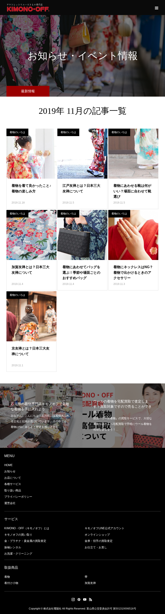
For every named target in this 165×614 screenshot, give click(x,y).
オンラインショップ (97, 534)
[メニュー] (156, 7)
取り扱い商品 (12, 490)
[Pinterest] (79, 599)
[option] (41, 415)
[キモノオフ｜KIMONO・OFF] (27, 7)
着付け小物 (11, 583)
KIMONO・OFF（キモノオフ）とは (26, 528)
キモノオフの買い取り (18, 534)
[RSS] (90, 599)
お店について (12, 477)
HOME (8, 465)
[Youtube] (84, 599)
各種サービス (12, 484)
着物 (7, 576)
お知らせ (9, 471)
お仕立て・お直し (96, 547)
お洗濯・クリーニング (18, 553)
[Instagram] (73, 599)
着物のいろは (17, 132)
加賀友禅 (90, 583)
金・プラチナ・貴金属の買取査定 (25, 541)
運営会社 (9, 503)
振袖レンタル (12, 547)
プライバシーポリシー (18, 496)
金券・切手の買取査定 (99, 541)
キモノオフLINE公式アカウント (104, 528)
